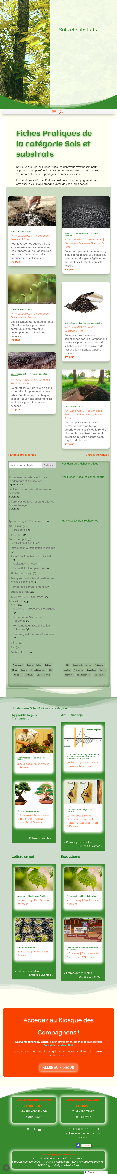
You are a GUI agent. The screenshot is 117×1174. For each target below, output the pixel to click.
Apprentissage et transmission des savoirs (32, 759)
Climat (14, 642)
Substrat (103, 670)
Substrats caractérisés (74, 407)
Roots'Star (29, 675)
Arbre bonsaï (18, 665)
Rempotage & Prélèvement (78, 414)
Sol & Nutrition (20, 383)
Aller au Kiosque (58, 1067)
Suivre (86, 1145)
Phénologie (78, 670)
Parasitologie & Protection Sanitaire (32, 556)
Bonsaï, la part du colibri (58, 1045)
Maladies (17, 675)
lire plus (15, 261)
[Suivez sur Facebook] (78, 1145)
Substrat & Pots (20, 239)
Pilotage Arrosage (21, 573)
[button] (6, 1167)
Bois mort (16, 534)
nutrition (67, 670)
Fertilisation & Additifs (23, 317)
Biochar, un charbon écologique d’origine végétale (82, 234)
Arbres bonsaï (19, 529)
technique (69, 675)
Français (91, 1172)
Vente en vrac (99, 675)
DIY (50, 670)
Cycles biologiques (37, 670)
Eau (13, 647)
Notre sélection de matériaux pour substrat (83, 323)
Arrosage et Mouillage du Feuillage (32, 896)
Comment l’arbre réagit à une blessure (79, 810)
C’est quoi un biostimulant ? (23, 309)
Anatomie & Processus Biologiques (34, 608)
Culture (24, 670)
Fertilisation (99, 665)
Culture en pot (17, 539)
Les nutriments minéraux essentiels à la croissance (83, 948)
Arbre (14, 604)
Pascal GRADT (23, 235)
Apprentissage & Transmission (27, 521)
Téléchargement (83, 675)
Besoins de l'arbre (34, 665)
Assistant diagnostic (25, 563)
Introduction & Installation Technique (33, 547)
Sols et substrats (43, 675)
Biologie (48, 665)
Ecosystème (16, 601)
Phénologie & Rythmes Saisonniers (34, 634)
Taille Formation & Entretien (27, 596)
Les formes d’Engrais (26, 947)
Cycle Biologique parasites (29, 568)
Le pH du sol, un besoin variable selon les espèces (29, 375)
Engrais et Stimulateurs (82, 665)
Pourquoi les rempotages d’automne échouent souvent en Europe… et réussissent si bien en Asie (83, 756)
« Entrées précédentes (22, 454)
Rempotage (91, 670)
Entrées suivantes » (98, 454)
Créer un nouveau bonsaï (28, 811)
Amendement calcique (21, 231)
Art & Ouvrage (17, 526)
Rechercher (49, 465)
